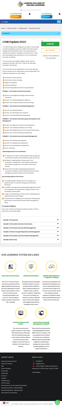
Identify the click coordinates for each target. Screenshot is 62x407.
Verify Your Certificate (6, 363)
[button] (57, 402)
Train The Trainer (5, 383)
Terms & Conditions (6, 368)
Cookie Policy (4, 373)
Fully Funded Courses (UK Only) (9, 392)
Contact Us (4, 375)
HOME (2, 28)
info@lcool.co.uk (40, 363)
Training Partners (5, 380)
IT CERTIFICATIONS (11, 28)
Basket (6, 22)
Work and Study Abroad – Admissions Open (12, 390)
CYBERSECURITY (22, 28)
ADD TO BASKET (50, 50)
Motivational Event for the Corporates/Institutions (14, 385)
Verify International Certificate (9, 361)
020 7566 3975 (39, 361)
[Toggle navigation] (59, 21)
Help (2, 366)
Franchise (3, 378)
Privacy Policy (4, 371)
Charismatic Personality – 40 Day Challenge (12, 388)
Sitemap (51, 404)
